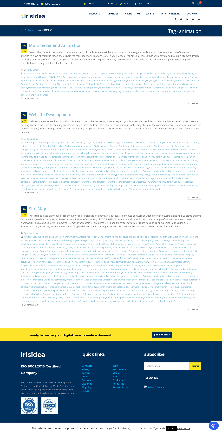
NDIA (81, 91)
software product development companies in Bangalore (131, 178)
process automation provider (163, 174)
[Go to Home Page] (22, 30)
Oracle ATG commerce (54, 279)
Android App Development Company (59, 236)
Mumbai (74, 91)
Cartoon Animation (136, 80)
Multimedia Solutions (142, 87)
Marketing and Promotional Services (59, 87)
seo (101, 178)
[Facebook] (175, 19)
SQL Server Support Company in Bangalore (41, 297)
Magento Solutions (124, 167)
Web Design (184, 91)
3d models (175, 73)
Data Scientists (52, 254)
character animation (164, 80)
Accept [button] (171, 428)
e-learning (51, 84)
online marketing (34, 174)
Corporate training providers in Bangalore (149, 251)
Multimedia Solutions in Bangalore (170, 87)
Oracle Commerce (75, 279)
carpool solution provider (130, 153)
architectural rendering (104, 80)
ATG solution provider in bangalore (151, 142)
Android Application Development (94, 236)
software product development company (59, 181)
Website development (140, 189)
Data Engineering (170, 13)
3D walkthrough (40, 77)
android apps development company (56, 142)
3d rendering (187, 73)
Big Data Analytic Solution (106, 146)
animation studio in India (62, 80)
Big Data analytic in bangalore (79, 146)
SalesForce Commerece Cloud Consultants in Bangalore (70, 287)
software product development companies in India (69, 290)
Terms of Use (120, 387)
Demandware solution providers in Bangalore (150, 156)
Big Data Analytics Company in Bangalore (110, 240)
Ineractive (154, 84)
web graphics (41, 94)
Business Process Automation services (131, 247)
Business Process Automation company (77, 149)
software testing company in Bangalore (125, 181)
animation (87, 77)
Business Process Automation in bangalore (118, 149)
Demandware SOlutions (50, 160)
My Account (144, 3)
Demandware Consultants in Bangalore (40, 258)
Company (192, 13)
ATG (87, 142)
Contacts (87, 365)
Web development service (184, 185)
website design (120, 189)
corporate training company (175, 153)
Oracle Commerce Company (98, 279)
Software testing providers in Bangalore (164, 181)
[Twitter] (181, 19)
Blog (126, 3)
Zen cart (156, 189)
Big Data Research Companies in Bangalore (116, 244)
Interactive (165, 84)
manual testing (141, 167)
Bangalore (121, 80)
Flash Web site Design (96, 84)
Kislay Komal (32, 69)
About (85, 376)
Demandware (97, 156)
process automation (169, 279)
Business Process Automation (152, 244)
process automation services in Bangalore (50, 178)
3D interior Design (134, 73)
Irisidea (47, 164)
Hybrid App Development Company (52, 265)
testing (109, 185)
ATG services (112, 142)
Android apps (30, 142)
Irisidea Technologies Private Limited (91, 164)
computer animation (185, 80)
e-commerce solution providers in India (158, 160)
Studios (136, 91)
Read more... (194, 103)
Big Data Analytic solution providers (136, 146)
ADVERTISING (55, 77)
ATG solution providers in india (183, 142)
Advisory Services (32, 236)
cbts (152, 80)
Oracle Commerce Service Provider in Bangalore (135, 279)
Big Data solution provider (44, 149)
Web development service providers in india (91, 189)
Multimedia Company (121, 87)
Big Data (43, 146)
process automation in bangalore (132, 174)
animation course (142, 77)
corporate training (152, 153)
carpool (96, 153)
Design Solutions (37, 84)
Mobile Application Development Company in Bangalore (94, 272)
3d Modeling (150, 73)
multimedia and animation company (178, 167)
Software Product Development (146, 287)
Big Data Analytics (81, 240)
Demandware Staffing (100, 258)
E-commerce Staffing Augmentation (131, 261)
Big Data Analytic (56, 146)
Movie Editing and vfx (88, 87)
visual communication (151, 91)
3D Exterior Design (115, 73)
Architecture (27, 240)
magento (109, 167)
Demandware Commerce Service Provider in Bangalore (131, 254)
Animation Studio (41, 80)
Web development (153, 297)
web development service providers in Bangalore (45, 189)
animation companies (103, 77)
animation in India (180, 77)
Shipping (87, 387)
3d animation (48, 73)
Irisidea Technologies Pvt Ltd (123, 164)
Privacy (86, 369)
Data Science (38, 254)
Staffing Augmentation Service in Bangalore (84, 297)
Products (94, 13)
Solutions (112, 13)
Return (86, 390)
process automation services (107, 283)
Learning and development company (166, 164)
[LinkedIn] (198, 19)
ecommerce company (188, 160)
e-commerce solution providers (78, 160)
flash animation (77, 84)
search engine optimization (85, 178)
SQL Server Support (186, 294)
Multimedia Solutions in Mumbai (54, 91)
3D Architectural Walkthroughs (90, 73)
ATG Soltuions (126, 142)
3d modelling (163, 73)
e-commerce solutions (102, 261)
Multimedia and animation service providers (75, 171)
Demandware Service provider (74, 258)
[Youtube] (192, 19)
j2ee (140, 164)
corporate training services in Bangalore (71, 156)
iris (41, 164)
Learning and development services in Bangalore (80, 167)
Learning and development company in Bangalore (146, 269)
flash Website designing (119, 84)
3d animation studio (65, 73)
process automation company (100, 174)
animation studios (83, 80)
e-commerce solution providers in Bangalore (116, 160)
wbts (169, 91)
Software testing (143, 290)
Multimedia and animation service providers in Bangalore (125, 171)
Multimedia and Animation (55, 45)
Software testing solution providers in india (58, 185)
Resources (118, 383)
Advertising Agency (72, 77)
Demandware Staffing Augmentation (130, 258)
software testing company (92, 181)
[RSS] (186, 19)
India (146, 84)
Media (116, 372)
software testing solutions (92, 185)
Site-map (87, 383)
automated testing (30, 146)
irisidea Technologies (62, 164)
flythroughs (137, 84)
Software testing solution (95, 294)
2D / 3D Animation (32, 73)
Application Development (185, 236)
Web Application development (128, 185)
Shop (115, 376)
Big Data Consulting (140, 240)
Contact (110, 3)
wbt (164, 91)
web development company (157, 185)
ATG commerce (97, 142)
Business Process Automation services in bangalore (67, 153)
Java (145, 164)
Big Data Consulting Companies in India (75, 244)
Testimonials (120, 369)
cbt (147, 80)
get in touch (161, 334)
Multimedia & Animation (145, 272)
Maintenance (34, 87)
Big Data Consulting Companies (165, 240)
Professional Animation (96, 91)
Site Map (37, 208)
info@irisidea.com (52, 4)
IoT (138, 13)
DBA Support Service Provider (74, 254)
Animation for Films (161, 77)
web (175, 91)
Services (86, 380)
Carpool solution (109, 153)
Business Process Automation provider (159, 149)
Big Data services (162, 146)
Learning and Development (71, 269)
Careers (91, 3)
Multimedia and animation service (37, 171)
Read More (183, 428)
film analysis (63, 84)
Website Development (50, 114)
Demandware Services (116, 156)
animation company (124, 77)
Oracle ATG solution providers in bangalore (64, 174)
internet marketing (30, 164)
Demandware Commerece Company (176, 254)
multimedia (104, 87)
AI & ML (128, 13)
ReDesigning (115, 91)
